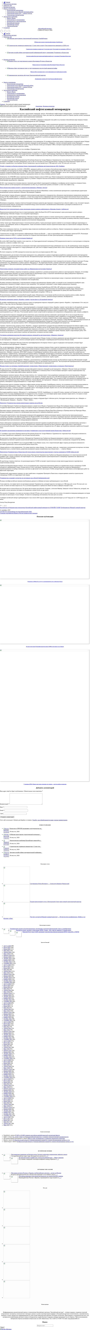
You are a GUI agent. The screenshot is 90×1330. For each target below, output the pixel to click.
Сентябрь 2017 (8, 1115)
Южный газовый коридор (77, 507)
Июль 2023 (7, 1004)
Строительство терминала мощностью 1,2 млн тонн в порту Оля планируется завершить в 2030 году (48, 49)
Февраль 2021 (8, 1050)
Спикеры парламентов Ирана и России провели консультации (18, 513)
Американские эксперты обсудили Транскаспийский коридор (48, 78)
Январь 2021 (7, 1052)
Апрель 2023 (7, 1009)
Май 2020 (6, 1065)
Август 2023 (7, 1003)
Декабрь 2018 (8, 1091)
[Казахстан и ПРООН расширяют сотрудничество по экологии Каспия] (17, 1208)
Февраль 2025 (8, 974)
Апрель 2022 (7, 1028)
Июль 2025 (7, 966)
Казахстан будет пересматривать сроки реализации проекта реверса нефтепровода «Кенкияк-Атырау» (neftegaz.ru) (34, 209)
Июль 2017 (7, 1118)
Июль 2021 (7, 1042)
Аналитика (39, 106)
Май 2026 (6, 950)
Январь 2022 (7, 1033)
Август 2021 (7, 1041)
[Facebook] (1, 31)
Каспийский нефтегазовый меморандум (38, 507)
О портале (7, 27)
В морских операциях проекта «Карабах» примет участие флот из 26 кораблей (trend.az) (26, 299)
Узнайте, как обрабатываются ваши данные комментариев (49, 820)
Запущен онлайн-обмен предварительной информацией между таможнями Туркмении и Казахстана (48, 56)
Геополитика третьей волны (15, 15)
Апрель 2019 (7, 1085)
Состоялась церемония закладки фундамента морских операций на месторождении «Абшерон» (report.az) (31, 335)
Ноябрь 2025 (7, 960)
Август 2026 (7, 946)
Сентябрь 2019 (8, 1077)
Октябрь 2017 (8, 1114)
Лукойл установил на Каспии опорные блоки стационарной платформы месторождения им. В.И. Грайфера (32, 166)
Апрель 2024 (7, 990)
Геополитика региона (10, 4)
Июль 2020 (7, 1061)
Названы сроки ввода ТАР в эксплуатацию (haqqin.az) (16, 238)
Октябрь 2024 (8, 980)
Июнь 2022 (7, 1025)
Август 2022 (7, 1022)
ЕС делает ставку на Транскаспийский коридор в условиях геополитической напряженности (40, 1137)
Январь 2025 (7, 976)
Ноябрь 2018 (7, 1093)
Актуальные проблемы (10, 16)
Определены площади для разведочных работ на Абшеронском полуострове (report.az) (26, 269)
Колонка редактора (9, 7)
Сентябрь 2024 (8, 982)
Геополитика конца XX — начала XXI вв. (19, 13)
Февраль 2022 (8, 1031)
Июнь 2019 (7, 1082)
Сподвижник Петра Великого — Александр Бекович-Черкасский (49, 883)
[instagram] (5, 31)
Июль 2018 (7, 1099)
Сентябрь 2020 (8, 1058)
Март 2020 (7, 1068)
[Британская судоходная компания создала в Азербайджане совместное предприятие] (17, 1297)
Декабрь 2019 (8, 1072)
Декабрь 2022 (8, 1015)
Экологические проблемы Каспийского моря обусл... (25, 840)
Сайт (1, 813)
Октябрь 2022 (8, 1019)
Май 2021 (6, 1046)
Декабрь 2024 (8, 977)
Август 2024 (7, 984)
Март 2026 (7, 954)
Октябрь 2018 (8, 1095)
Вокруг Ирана (11, 18)
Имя (2, 807)
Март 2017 (7, 1125)
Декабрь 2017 (8, 1111)
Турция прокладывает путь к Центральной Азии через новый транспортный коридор (55, 901)
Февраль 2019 (8, 1088)
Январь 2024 (7, 995)
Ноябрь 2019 (7, 1074)
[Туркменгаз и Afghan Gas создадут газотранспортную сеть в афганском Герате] (44, 520)
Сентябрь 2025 (8, 963)
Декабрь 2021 (8, 1034)
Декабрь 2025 (8, 958)
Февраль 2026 (8, 955)
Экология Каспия (12, 26)
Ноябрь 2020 (7, 1055)
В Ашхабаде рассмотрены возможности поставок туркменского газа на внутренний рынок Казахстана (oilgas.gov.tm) (35, 430)
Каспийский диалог (13, 24)
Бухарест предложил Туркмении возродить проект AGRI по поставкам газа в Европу (45, 646)
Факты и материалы (10, 8)
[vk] (9, 31)
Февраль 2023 (8, 1012)
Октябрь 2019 (8, 1076)
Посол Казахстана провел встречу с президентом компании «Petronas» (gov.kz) (23, 187)
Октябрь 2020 (8, 1057)
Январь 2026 (7, 957)
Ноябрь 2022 (7, 1017)
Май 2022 (6, 1026)
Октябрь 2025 (8, 961)
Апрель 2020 (7, 1066)
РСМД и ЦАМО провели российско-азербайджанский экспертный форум (37, 1135)
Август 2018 (7, 1098)
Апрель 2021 (7, 1047)
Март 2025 (7, 973)
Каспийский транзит (13, 23)
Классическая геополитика (15, 10)
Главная (2, 104)
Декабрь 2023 (8, 996)
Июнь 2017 (7, 1120)
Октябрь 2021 (8, 1038)
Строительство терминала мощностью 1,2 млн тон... (25, 846)
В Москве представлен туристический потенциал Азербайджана (48, 42)
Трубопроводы (65, 507)
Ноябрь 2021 (7, 1036)
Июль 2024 (7, 985)
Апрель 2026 (7, 952)
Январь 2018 (7, 1109)
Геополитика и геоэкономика (16, 20)
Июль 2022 (7, 1023)
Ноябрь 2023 (7, 998)
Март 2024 (7, 992)
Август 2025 (7, 965)
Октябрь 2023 (8, 1000)
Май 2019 (6, 1084)
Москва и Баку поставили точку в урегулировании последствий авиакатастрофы (48, 71)
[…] (47, 1156)
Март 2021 (7, 1049)
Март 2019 (7, 1087)
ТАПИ (58, 507)
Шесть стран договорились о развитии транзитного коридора (46, 1138)
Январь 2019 (7, 1090)
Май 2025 (6, 969)
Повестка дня (8, 5)
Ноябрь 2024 (7, 979)
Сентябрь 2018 (8, 1096)
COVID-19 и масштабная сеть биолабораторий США (16, 511)
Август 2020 (7, 1060)
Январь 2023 (7, 1014)
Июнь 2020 (7, 1063)
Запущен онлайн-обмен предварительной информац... (26, 852)
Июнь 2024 (7, 987)
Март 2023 (7, 1011)
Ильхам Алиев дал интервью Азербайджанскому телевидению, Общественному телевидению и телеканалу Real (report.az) (37, 366)
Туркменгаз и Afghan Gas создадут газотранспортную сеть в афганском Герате (45, 581)
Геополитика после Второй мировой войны (20, 12)
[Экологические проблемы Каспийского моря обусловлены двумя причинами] (17, 1243)
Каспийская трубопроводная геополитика (12, 507)
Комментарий (4, 804)
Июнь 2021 (7, 1044)
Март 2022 (7, 1030)
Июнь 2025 (7, 968)
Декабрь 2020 (8, 1053)
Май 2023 (6, 1007)
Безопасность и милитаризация (16, 21)
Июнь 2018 (7, 1101)
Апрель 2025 (7, 971)
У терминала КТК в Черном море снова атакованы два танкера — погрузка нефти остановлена (45, 784)
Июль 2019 (7, 1080)
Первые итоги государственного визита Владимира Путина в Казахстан (49, 64)
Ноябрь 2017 (7, 1112)
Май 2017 (6, 1122)
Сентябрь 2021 (8, 1039)
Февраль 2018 (8, 1107)
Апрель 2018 (7, 1104)
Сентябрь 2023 (8, 1001)
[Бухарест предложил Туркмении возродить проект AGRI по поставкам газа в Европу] (44, 585)
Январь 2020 (7, 1071)
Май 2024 (6, 988)
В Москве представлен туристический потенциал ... (25, 834)
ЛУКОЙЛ (53, 507)
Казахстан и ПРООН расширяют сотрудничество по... (26, 828)
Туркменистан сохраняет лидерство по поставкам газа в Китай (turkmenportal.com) (24, 478)
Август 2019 (7, 1079)
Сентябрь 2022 (8, 1020)
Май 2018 (6, 1103)
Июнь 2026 (7, 949)
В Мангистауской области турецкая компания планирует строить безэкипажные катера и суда (41, 1140)
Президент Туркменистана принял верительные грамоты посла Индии (21, 403)
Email (2, 810)
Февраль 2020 (8, 1069)
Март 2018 (7, 1106)
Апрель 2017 (7, 1123)
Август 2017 (7, 1117)
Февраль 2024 (8, 993)
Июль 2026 (7, 947)
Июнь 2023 (7, 1006)
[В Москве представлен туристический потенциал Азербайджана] (17, 1225)
